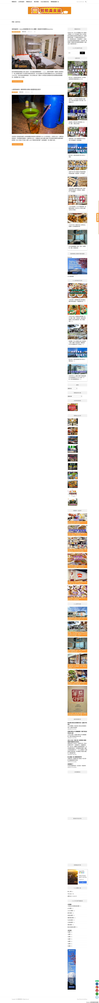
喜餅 (69, 924)
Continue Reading (17, 81)
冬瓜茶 (69, 920)
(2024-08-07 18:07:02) (77, 747)
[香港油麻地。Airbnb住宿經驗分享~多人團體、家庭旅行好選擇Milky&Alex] (38, 51)
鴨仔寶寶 (36, 1)
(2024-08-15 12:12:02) (77, 734)
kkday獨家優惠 (71, 276)
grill (68, 908)
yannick (69, 910)
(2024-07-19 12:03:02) (77, 766)
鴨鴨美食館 (24, 31)
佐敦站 (69, 915)
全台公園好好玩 (45, 1)
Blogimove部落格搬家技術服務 (92, 1002)
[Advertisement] (77, 795)
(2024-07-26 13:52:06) (77, 759)
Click (97, 217)
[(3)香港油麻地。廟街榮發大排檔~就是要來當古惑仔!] (38, 114)
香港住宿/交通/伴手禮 (16, 31)
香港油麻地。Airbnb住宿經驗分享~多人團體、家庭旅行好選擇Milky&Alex (32, 29)
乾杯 (69, 913)
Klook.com (70, 257)
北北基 (69, 922)
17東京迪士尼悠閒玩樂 (72, 906)
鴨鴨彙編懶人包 (55, 1)
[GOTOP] (97, 997)
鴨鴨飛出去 (29, 1)
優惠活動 (69, 917)
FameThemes (85, 999)
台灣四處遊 (21, 1)
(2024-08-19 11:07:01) (77, 726)
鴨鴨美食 (14, 1)
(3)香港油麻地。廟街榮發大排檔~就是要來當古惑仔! (26, 89)
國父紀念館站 (70, 927)
